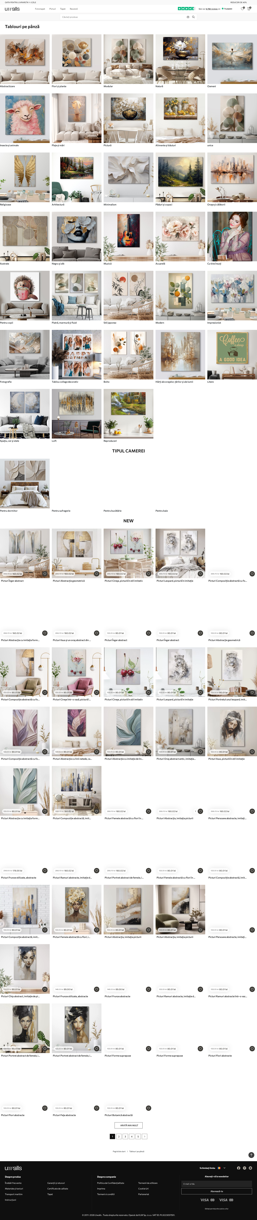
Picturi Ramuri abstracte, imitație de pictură (72, 877)
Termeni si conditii (106, 1194)
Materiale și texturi (14, 1188)
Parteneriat (143, 1194)
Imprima (101, 1188)
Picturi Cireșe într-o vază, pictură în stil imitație (72, 699)
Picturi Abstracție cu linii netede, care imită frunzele (72, 758)
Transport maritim (13, 1194)
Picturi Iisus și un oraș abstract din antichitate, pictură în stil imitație (72, 640)
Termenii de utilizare (147, 1183)
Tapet (50, 1194)
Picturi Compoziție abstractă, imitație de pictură (72, 818)
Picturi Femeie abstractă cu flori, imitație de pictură (72, 936)
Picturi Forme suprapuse (118, 1055)
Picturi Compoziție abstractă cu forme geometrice (20, 699)
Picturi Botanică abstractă (119, 1115)
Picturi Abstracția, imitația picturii (175, 818)
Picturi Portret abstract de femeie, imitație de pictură (124, 877)
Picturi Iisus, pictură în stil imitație (226, 758)
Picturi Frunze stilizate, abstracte (18, 877)
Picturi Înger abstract (12, 580)
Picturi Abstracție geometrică (69, 580)
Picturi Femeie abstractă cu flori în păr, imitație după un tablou (124, 818)
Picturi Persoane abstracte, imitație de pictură (227, 818)
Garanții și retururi (56, 1183)
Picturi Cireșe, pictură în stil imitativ (124, 580)
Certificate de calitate (57, 1188)
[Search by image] (188, 17)
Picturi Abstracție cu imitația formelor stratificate (20, 640)
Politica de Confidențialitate (110, 1183)
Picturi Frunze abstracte (117, 996)
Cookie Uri (143, 1188)
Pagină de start (119, 1151)
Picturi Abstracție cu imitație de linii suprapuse (124, 758)
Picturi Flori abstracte (220, 1055)
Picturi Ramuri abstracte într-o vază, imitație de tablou (227, 996)
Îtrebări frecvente (13, 1183)
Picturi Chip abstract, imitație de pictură (20, 996)
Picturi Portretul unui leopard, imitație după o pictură (227, 699)
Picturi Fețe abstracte (64, 1115)
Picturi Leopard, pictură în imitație (175, 580)
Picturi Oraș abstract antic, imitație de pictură (176, 758)
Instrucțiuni (10, 1199)
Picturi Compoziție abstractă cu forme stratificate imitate (227, 580)
